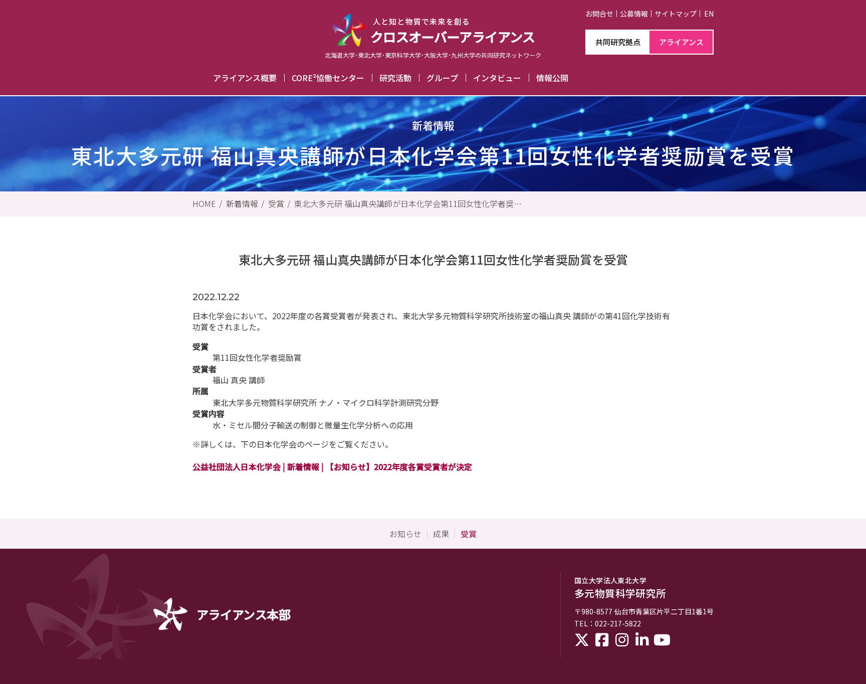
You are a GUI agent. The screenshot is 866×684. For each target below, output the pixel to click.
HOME (204, 203)
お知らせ (405, 534)
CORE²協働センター (328, 78)
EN (709, 13)
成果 (441, 534)
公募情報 (634, 13)
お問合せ (599, 13)
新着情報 (242, 203)
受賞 (276, 203)
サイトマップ (676, 13)
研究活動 (395, 78)
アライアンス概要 (245, 78)
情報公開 (552, 78)
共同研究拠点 (617, 42)
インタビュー (497, 78)
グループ (442, 78)
